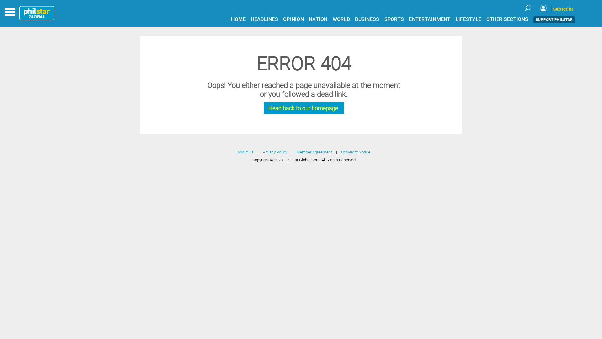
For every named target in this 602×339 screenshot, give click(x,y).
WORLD (341, 19)
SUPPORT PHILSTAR (554, 20)
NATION (318, 19)
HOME (238, 19)
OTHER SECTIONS (507, 19)
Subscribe (563, 9)
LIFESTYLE (468, 19)
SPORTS (394, 19)
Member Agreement (314, 152)
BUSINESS (367, 19)
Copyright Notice (355, 152)
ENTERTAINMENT (429, 19)
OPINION (293, 19)
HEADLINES (264, 19)
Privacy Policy (275, 152)
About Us (245, 152)
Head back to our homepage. (303, 108)
